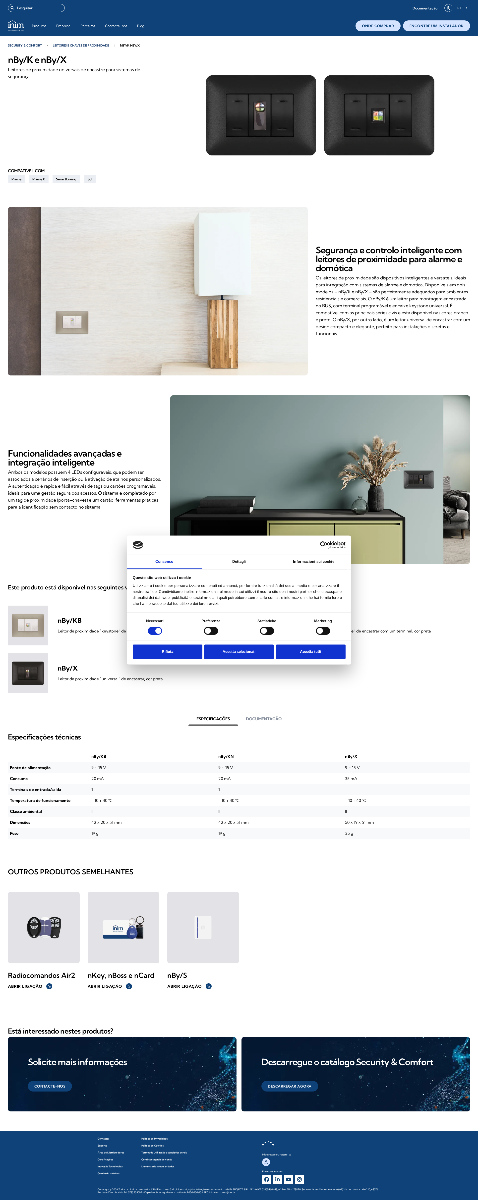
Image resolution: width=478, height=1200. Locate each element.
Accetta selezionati (239, 651)
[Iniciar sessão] (448, 8)
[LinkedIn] (277, 1179)
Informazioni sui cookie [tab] (313, 561)
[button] (425, 8)
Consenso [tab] (164, 561)
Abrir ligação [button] (29, 986)
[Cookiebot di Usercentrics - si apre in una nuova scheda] (324, 545)
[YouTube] (288, 1179)
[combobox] (36, 8)
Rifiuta (167, 651)
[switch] (211, 631)
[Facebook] (266, 1179)
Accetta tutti (310, 651)
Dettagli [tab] (239, 561)
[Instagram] (299, 1179)
